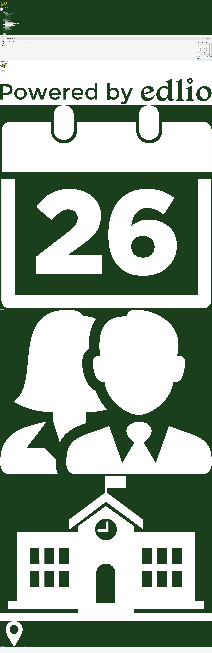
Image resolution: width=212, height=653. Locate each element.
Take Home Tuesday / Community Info (12, 23)
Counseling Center (8, 26)
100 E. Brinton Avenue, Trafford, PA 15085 (8, 76)
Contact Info (7, 15)
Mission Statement (8, 14)
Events (200, 60)
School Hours (7, 16)
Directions (6, 17)
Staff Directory (7, 28)
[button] (5, 12)
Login (4, 75)
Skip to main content (4, 0)
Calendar (6, 31)
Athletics (6, 21)
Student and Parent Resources (10, 25)
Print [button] (198, 38)
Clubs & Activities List (9, 22)
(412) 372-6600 (21, 76)
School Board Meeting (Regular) (13, 41)
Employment (5, 73)
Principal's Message (8, 13)
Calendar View (209, 56)
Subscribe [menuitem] (209, 38)
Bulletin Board (7, 18)
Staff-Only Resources (8, 29)
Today (198, 56)
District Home (7, 33)
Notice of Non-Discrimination (8, 74)
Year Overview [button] (203, 38)
